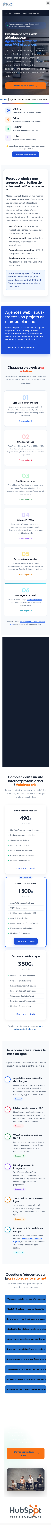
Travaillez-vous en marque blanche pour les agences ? (26, 1369)
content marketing (34, 599)
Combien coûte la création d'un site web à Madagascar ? (26, 1298)
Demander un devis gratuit (24, 1453)
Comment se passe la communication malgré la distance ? (26, 1339)
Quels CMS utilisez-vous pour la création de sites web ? (26, 1308)
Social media (28, 1238)
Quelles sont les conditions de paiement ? (26, 1379)
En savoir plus (24, 421)
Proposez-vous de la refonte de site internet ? (26, 1349)
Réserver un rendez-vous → (21, 347)
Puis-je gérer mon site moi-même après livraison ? (26, 1359)
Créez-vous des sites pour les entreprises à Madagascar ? (26, 1389)
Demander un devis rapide (25, 154)
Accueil (8, 13)
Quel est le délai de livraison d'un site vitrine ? (26, 1328)
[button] (48, 3)
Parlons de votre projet (24, 86)
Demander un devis (26, 868)
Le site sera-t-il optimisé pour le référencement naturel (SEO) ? (26, 1318)
